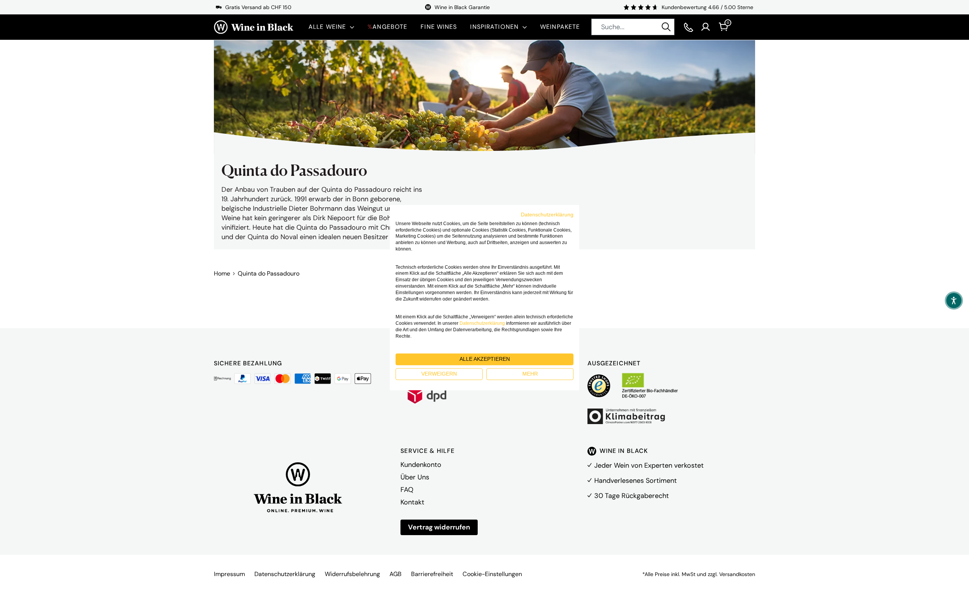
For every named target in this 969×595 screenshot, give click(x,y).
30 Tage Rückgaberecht (631, 495)
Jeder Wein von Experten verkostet (649, 465)
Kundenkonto (420, 464)
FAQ (406, 489)
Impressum (229, 574)
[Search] (666, 26)
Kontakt (412, 502)
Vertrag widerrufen (439, 527)
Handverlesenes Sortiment (635, 480)
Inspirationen (494, 27)
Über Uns (414, 477)
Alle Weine (327, 27)
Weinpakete (560, 27)
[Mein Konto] (705, 26)
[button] (954, 300)
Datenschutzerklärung (284, 574)
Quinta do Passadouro (268, 273)
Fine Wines (439, 27)
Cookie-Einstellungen (492, 574)
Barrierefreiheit (432, 574)
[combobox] (633, 27)
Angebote (387, 27)
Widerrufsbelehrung (352, 574)
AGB (395, 574)
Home (222, 273)
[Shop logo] (253, 27)
